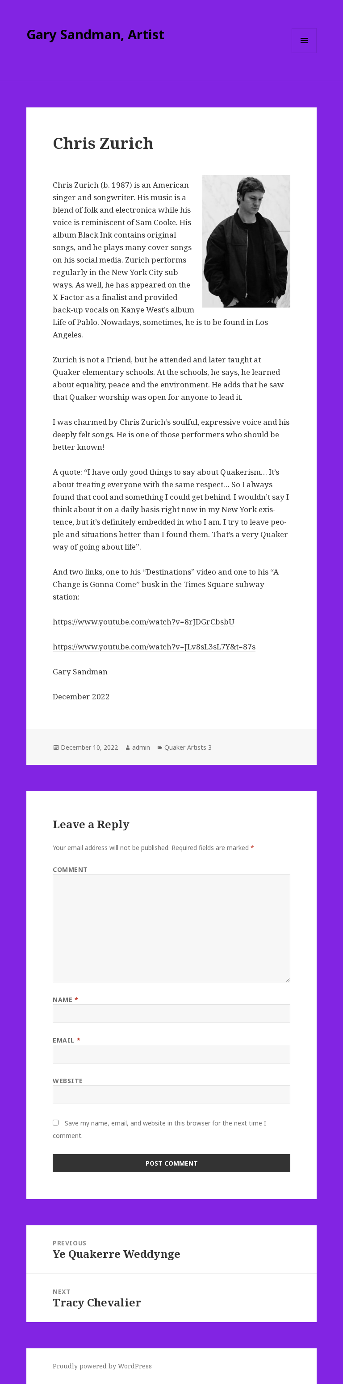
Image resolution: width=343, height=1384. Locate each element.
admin (141, 747)
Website (68, 1080)
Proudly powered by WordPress (102, 1366)
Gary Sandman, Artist (95, 34)
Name (65, 999)
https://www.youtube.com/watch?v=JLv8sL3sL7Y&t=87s (154, 646)
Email (66, 1040)
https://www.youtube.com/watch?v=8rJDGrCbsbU (143, 621)
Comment (70, 869)
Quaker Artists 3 (188, 747)
